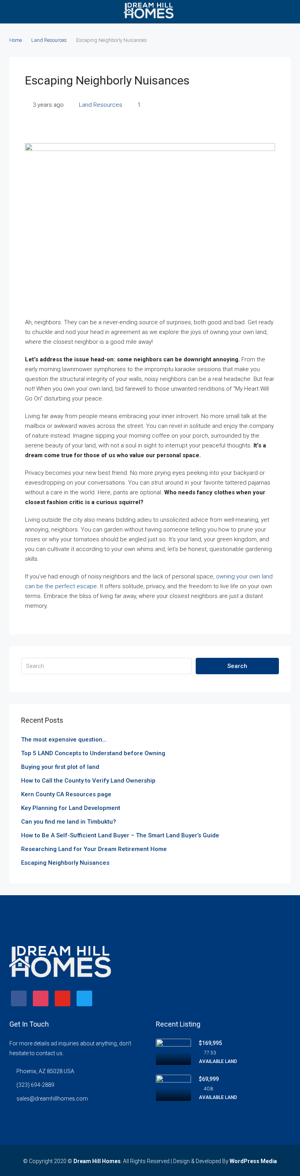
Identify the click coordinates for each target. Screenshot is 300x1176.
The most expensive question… (63, 739)
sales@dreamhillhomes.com (52, 1098)
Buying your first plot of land (60, 766)
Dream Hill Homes (97, 1161)
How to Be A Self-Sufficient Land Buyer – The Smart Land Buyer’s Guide (120, 835)
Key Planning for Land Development (70, 808)
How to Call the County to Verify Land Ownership (88, 780)
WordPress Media (253, 1161)
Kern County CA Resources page (66, 794)
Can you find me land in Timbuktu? (68, 821)
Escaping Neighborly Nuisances (65, 862)
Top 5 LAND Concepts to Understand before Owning (93, 753)
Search (237, 666)
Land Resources (49, 40)
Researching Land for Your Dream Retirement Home (94, 849)
